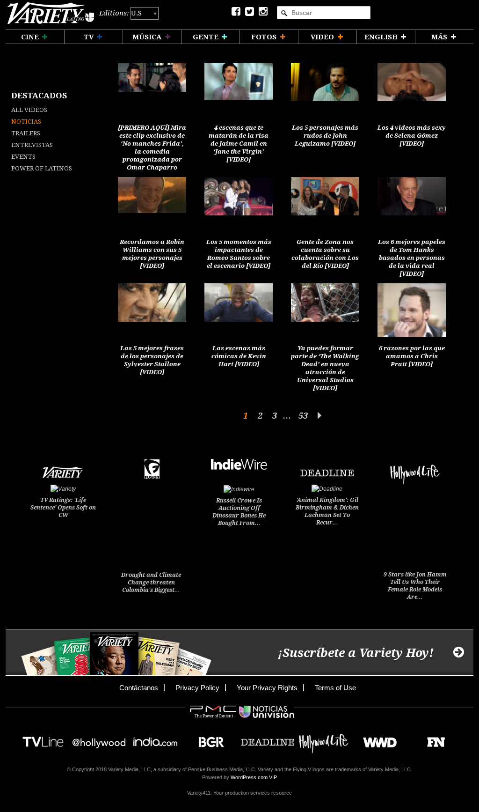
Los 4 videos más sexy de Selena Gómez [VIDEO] (411, 135)
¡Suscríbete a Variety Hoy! (356, 653)
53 (303, 416)
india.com (155, 739)
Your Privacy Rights (267, 687)
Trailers (25, 133)
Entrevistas (32, 144)
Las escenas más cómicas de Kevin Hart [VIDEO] (238, 356)
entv (99, 739)
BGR (207, 739)
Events (23, 156)
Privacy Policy (197, 687)
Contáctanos (138, 687)
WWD (376, 739)
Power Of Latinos (41, 168)
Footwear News (432, 739)
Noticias (26, 121)
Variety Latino (50, 13)
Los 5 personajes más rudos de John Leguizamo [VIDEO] (325, 135)
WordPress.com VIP (254, 777)
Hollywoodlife (324, 739)
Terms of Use (335, 687)
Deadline (268, 739)
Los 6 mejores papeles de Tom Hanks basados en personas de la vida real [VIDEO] (411, 257)
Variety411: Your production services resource (239, 793)
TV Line (43, 739)
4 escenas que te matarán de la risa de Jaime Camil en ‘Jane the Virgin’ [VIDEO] (239, 143)
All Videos (29, 109)
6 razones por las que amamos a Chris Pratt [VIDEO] (412, 356)
